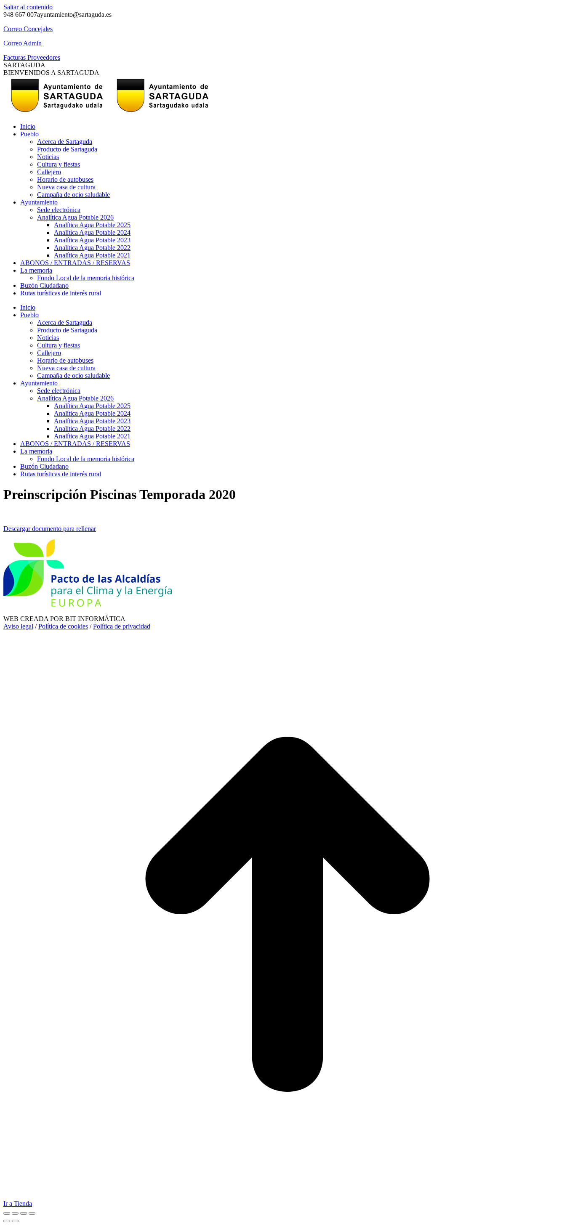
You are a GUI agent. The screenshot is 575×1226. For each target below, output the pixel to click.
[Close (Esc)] (6, 1213)
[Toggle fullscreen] (23, 1213)
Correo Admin (22, 43)
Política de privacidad (121, 626)
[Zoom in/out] (32, 1213)
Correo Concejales (28, 28)
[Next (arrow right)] (15, 1221)
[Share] (15, 1213)
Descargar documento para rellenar (49, 528)
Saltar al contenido (28, 7)
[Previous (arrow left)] (6, 1221)
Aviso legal (18, 626)
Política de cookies (63, 626)
